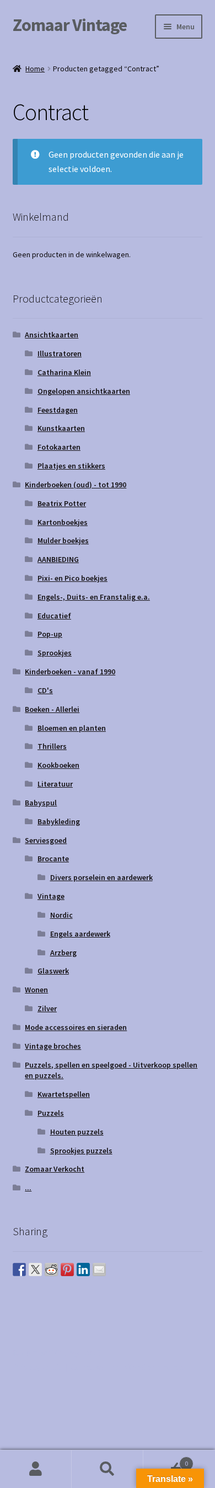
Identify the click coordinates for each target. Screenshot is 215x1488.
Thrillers (52, 746)
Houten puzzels (77, 1132)
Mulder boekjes (63, 540)
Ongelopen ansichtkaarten (83, 391)
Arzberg (63, 953)
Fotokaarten (58, 447)
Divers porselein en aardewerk (101, 877)
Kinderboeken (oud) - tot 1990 (75, 485)
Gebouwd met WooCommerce (127, 1366)
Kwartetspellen (63, 1094)
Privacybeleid (38, 1366)
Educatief (54, 616)
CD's (45, 690)
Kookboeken (58, 765)
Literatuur (55, 784)
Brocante (53, 858)
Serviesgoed (46, 840)
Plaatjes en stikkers (71, 466)
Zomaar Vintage (70, 25)
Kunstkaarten (61, 428)
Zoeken (107, 1469)
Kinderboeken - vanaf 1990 (70, 672)
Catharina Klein (64, 372)
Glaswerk (53, 971)
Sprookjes (54, 653)
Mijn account (36, 1469)
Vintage (50, 896)
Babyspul (41, 803)
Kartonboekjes (62, 522)
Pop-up (49, 634)
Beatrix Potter (61, 503)
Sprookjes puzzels (81, 1151)
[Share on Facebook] (19, 1269)
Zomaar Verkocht (54, 1169)
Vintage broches (53, 1046)
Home (35, 69)
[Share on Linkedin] (83, 1269)
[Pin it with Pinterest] (67, 1269)
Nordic (61, 915)
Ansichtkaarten (51, 335)
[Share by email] (99, 1269)
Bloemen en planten (71, 728)
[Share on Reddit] (51, 1269)
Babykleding (58, 821)
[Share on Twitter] (35, 1269)
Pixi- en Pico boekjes (72, 578)
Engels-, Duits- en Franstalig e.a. (93, 597)
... (28, 1188)
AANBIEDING (58, 559)
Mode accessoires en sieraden (76, 1027)
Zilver (47, 1008)
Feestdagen (57, 410)
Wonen (36, 990)
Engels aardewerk (80, 934)
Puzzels (50, 1113)
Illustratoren (59, 353)
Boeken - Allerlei (52, 709)
